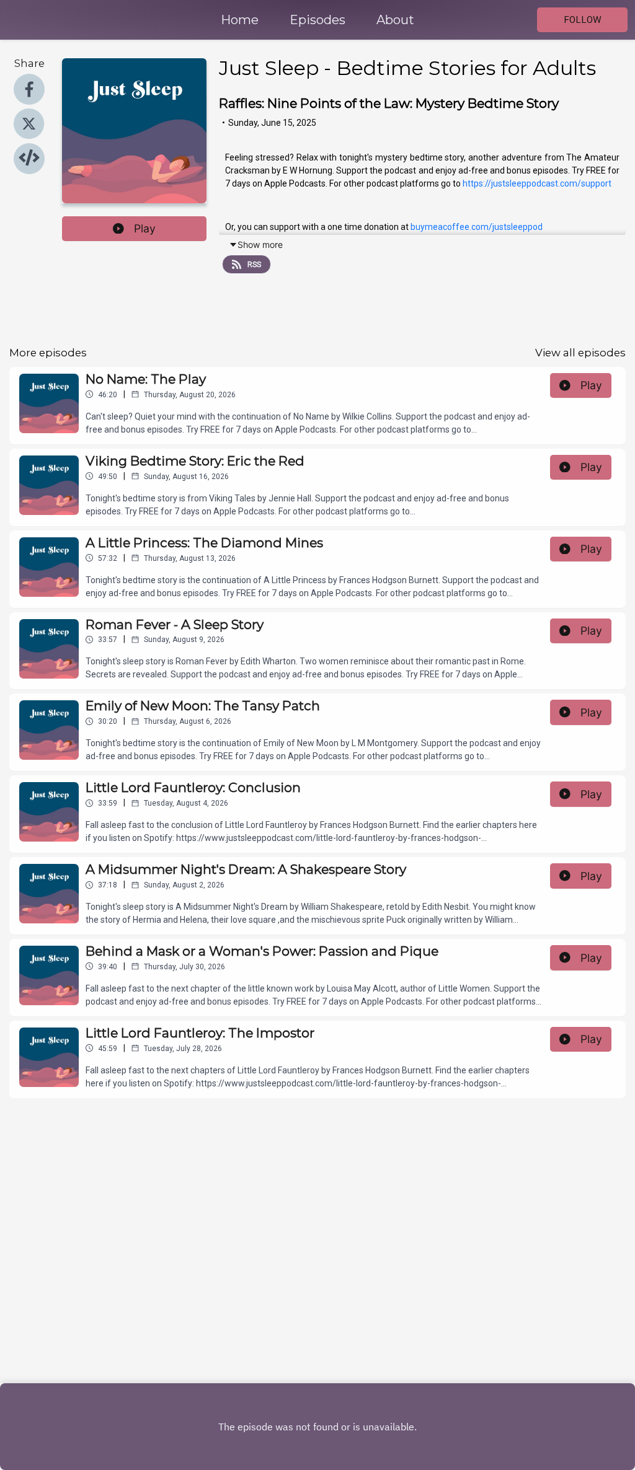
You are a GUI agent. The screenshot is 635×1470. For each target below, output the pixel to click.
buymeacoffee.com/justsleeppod (477, 227)
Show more (260, 244)
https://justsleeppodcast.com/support (537, 183)
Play (145, 228)
